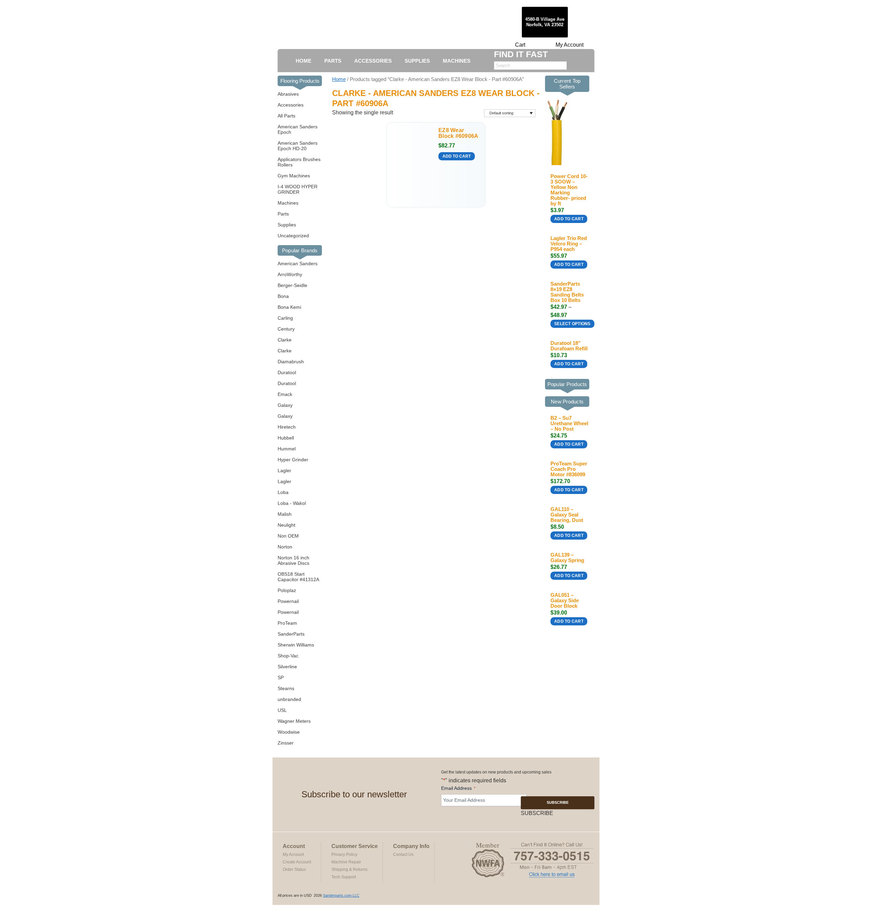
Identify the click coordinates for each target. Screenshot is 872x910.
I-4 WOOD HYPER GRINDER (297, 189)
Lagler (284, 470)
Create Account (297, 862)
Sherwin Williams (296, 645)
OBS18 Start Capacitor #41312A (298, 576)
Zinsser (286, 743)
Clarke (285, 339)
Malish (285, 514)
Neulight (286, 525)
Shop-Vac (288, 655)
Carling (285, 318)
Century (286, 329)
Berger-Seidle (292, 285)
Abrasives (288, 94)
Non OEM (288, 536)
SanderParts (291, 634)
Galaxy (285, 405)
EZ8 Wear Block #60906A (458, 133)
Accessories (290, 105)
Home (339, 79)
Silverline (287, 666)
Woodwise (289, 732)
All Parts (286, 115)
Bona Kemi (289, 307)
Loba (283, 492)
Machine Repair (346, 862)
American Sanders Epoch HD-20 (297, 145)
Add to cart (456, 156)
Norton (285, 546)
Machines (288, 203)
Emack (285, 394)
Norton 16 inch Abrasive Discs (293, 560)
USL (282, 710)
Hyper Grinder (293, 459)
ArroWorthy (290, 274)
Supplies (287, 224)
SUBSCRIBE (558, 802)
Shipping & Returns (349, 869)
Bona (283, 296)
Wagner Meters (294, 721)
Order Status (294, 869)
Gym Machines (294, 175)
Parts (283, 214)
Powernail (288, 601)
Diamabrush (291, 361)
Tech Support (343, 877)
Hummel (287, 448)
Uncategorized (293, 235)
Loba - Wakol (292, 503)
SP (281, 677)
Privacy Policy (344, 854)
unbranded (289, 699)
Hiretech (287, 427)
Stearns (286, 688)
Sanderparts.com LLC (341, 895)
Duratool (287, 372)
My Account (569, 45)
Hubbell (286, 438)
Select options (572, 323)
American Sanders (297, 263)
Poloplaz (287, 590)
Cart (520, 45)
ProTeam (287, 623)
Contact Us (403, 854)
